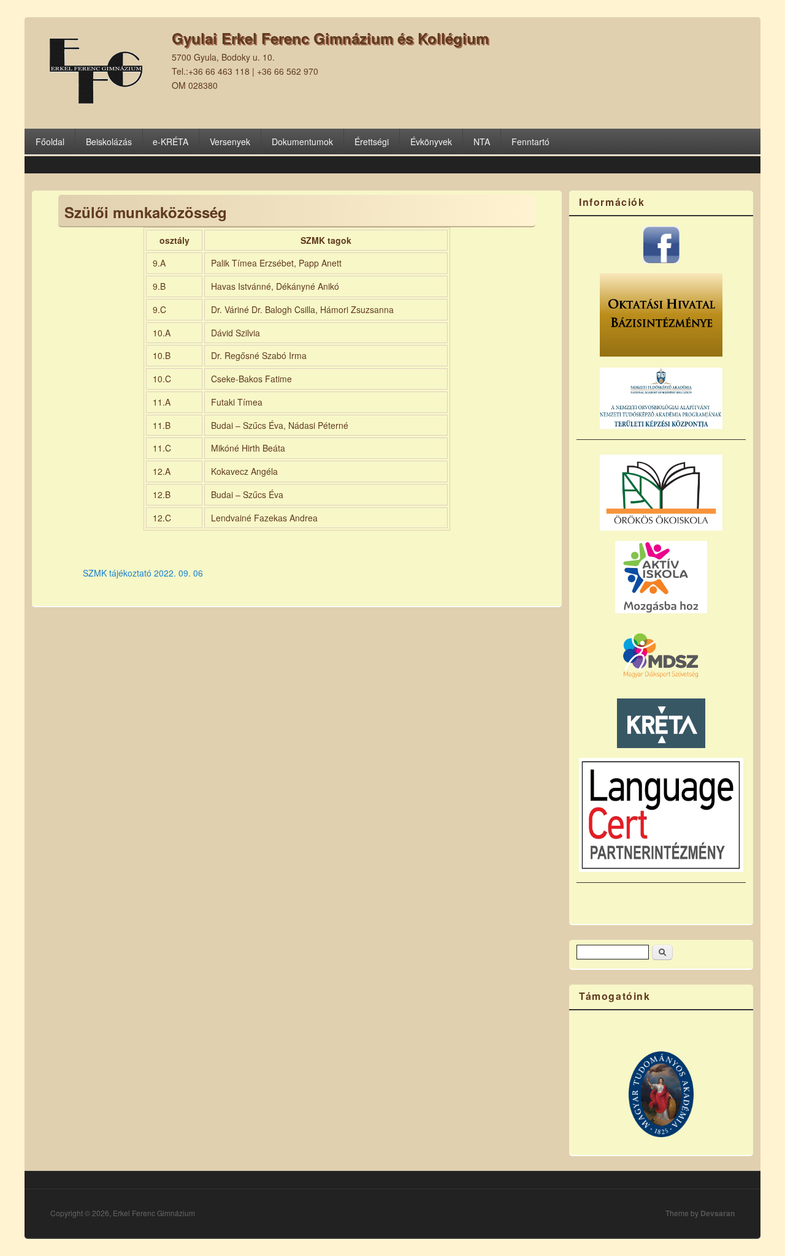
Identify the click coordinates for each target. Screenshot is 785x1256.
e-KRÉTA (170, 141)
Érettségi (371, 141)
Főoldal (50, 141)
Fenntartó (530, 141)
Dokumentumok (302, 141)
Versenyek (230, 141)
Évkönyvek (431, 141)
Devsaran (717, 1213)
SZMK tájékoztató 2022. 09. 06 (143, 573)
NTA (481, 141)
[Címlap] (94, 100)
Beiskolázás (109, 141)
